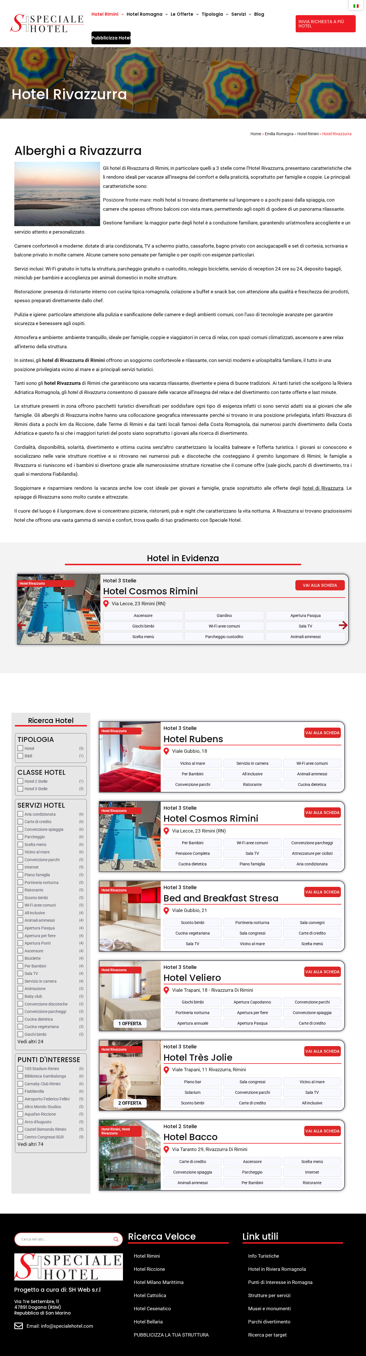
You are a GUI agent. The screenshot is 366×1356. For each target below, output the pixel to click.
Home (255, 134)
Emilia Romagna (279, 134)
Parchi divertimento (269, 1322)
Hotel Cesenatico (152, 1308)
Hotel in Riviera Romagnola (277, 1269)
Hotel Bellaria (148, 1322)
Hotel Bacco (191, 1136)
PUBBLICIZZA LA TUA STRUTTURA (171, 1335)
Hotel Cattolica (150, 1295)
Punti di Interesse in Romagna (280, 1282)
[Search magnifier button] (116, 1239)
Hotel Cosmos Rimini (150, 591)
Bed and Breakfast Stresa (221, 898)
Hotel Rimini (308, 134)
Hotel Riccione (149, 1269)
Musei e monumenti (269, 1308)
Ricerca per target (267, 1335)
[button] (121, 14)
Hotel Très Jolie (198, 1057)
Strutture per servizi (269, 1295)
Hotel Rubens (193, 738)
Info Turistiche (263, 1256)
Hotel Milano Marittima (159, 1282)
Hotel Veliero (192, 977)
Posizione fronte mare (127, 200)
